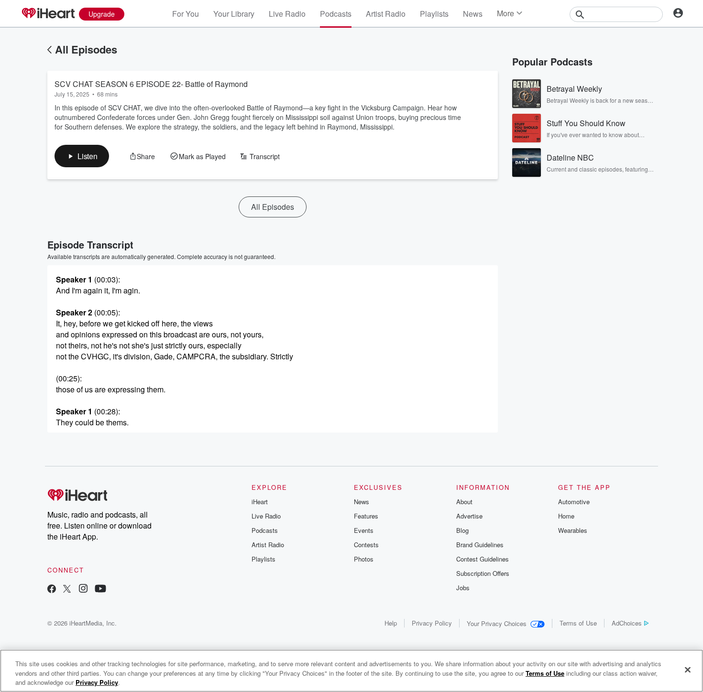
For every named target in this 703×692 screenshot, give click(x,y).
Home (566, 515)
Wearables (572, 530)
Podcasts (336, 13)
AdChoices (627, 622)
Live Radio (287, 13)
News (473, 13)
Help (390, 622)
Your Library (233, 13)
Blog (462, 530)
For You (185, 13)
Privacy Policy (432, 622)
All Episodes (86, 49)
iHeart (260, 501)
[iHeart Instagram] (83, 589)
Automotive (574, 501)
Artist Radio (386, 13)
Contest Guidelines (482, 558)
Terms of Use (578, 622)
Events (363, 530)
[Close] (687, 669)
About (464, 501)
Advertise (469, 515)
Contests (366, 544)
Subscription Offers (482, 573)
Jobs (463, 587)
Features (366, 515)
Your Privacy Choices (497, 623)
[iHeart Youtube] (100, 589)
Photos (363, 558)
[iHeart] (48, 13)
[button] (82, 156)
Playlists (434, 13)
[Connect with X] (67, 589)
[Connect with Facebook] (51, 589)
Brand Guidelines (480, 544)
